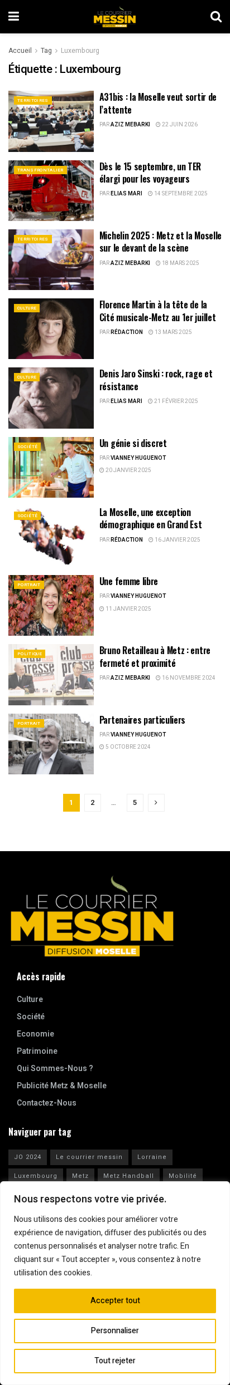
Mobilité (183, 1176)
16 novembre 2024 (188, 678)
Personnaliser (115, 1331)
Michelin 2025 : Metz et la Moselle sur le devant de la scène (160, 241)
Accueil (20, 51)
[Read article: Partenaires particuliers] (51, 744)
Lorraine (152, 1157)
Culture (26, 308)
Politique (29, 654)
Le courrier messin (89, 1157)
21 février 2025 (175, 401)
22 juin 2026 (179, 125)
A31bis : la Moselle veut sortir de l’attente (158, 103)
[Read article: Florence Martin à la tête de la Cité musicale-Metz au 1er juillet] (51, 328)
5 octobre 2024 (127, 747)
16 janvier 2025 (177, 540)
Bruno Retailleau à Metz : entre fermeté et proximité (154, 656)
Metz (80, 1176)
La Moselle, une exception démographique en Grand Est (150, 518)
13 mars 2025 (173, 332)
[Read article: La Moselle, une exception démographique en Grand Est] (51, 536)
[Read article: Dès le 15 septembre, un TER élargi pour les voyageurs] (51, 190)
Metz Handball (128, 1176)
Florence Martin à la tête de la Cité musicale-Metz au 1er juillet (157, 310)
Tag (46, 51)
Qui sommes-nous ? (55, 1068)
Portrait (29, 585)
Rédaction (127, 332)
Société (27, 447)
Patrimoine (37, 1051)
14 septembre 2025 (180, 194)
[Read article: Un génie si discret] (51, 467)
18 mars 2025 (180, 263)
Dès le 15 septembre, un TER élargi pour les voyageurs (150, 172)
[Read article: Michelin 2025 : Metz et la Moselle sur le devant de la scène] (51, 259)
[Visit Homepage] (115, 17)
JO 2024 (27, 1157)
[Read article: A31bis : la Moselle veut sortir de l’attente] (51, 121)
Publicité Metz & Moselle (62, 1086)
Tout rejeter (115, 1361)
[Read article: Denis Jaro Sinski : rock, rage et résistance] (51, 397)
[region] (115, 1283)
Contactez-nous (46, 1103)
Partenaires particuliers (142, 719)
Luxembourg (80, 51)
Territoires (33, 100)
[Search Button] (216, 16)
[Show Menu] (13, 16)
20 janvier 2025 (127, 470)
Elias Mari (126, 194)
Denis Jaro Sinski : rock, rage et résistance (155, 379)
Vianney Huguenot (138, 458)
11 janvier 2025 (127, 609)
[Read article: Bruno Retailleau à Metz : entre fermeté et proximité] (51, 674)
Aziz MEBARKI (130, 125)
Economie (35, 1034)
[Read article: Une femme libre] (51, 605)
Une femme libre (128, 581)
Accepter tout (115, 1301)
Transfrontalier (40, 170)
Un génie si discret (133, 443)
